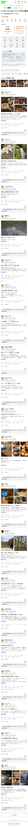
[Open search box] (2, 70)
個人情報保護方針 (16, 823)
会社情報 (10, 823)
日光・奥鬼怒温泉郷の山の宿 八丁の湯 (9, 13)
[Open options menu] (26, 92)
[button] (4, 83)
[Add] (25, 14)
